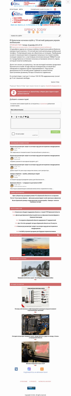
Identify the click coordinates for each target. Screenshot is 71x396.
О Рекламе (23, 381)
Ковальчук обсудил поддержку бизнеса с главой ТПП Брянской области (37, 212)
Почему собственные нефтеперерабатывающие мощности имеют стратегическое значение (35, 309)
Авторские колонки (18, 258)
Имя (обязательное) (17, 109)
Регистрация (14, 9)
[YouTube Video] (28, 117)
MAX (29, 369)
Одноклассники (41, 369)
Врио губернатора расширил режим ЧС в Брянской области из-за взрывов (36, 195)
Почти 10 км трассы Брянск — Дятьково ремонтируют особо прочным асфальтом (35, 198)
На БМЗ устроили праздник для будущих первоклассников (37, 231)
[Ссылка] (23, 117)
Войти (21, 9)
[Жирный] (12, 117)
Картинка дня (16, 235)
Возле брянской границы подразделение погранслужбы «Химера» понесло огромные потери (35, 201)
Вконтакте (16, 369)
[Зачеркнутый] (19, 117)
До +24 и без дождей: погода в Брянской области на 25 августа (37, 223)
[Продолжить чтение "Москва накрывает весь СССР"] (35, 352)
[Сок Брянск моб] (35, 18)
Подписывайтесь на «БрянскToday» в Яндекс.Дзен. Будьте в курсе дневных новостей (38, 92)
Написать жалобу (44, 381)
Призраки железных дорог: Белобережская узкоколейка (35, 278)
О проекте (32, 381)
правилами (43, 103)
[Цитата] (26, 117)
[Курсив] (14, 117)
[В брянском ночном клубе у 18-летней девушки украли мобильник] (35, 47)
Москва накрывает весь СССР (35, 363)
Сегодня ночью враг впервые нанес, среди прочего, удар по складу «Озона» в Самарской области (35, 336)
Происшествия (16, 45)
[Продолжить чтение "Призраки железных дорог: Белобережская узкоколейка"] (35, 269)
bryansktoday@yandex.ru (53, 86)
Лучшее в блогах (17, 284)
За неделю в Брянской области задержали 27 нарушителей (37, 220)
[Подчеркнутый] (16, 117)
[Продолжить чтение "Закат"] (35, 247)
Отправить (55, 132)
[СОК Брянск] (35, 3)
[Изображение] (21, 117)
